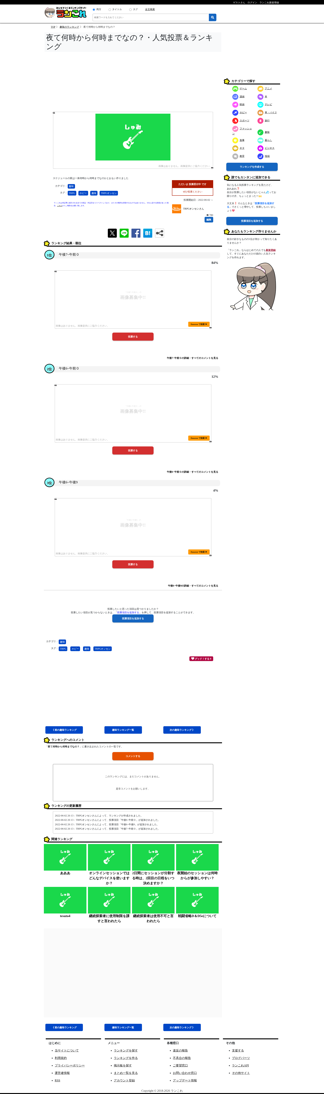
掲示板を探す (123, 1065)
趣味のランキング (69, 26)
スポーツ (244, 120)
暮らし (268, 140)
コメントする (133, 756)
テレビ (268, 104)
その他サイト (241, 1073)
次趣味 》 (182, 729)
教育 (242, 156)
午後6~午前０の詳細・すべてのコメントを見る (192, 471)
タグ (135, 9)
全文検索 (150, 9)
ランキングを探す (126, 1050)
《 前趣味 (64, 729)
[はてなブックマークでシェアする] (147, 232)
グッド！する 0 (202, 658)
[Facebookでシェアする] (135, 232)
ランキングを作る (126, 1058)
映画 (242, 104)
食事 (242, 140)
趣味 (71, 186)
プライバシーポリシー (70, 1065)
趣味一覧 (123, 729)
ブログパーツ (241, 1058)
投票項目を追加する (252, 220)
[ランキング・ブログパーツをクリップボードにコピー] (159, 233)
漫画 (242, 96)
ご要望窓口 (180, 1065)
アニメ (268, 88)
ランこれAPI (240, 1065)
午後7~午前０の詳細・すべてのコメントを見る (192, 358)
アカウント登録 (124, 1080)
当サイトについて (67, 1050)
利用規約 (61, 1058)
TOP (53, 26)
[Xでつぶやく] (112, 232)
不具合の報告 (182, 1058)
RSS (57, 1080)
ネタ (242, 148)
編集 (208, 219)
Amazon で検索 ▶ (198, 324)
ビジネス (269, 148)
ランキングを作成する (252, 166)
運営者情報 (62, 1073)
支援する (238, 1050)
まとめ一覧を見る (126, 1073)
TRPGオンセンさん (193, 208)
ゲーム (243, 88)
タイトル (117, 9)
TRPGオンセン (109, 193)
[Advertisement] (133, 83)
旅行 (267, 120)
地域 (267, 156)
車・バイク (271, 112)
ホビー (83, 193)
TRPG (72, 193)
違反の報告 (180, 1050)
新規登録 (271, 250)
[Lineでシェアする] (124, 232)
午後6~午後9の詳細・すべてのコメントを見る (193, 585)
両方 (98, 9)
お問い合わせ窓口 (185, 1073)
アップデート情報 (185, 1080)
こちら (59, 206)
